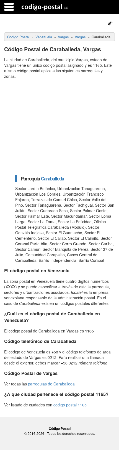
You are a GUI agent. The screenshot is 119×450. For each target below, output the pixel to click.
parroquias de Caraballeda (51, 384)
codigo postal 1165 (70, 405)
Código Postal (60, 428)
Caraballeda (52, 178)
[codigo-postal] (45, 7)
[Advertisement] (59, 127)
